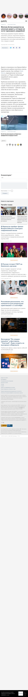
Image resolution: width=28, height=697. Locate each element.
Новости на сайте (4, 377)
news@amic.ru (22, 407)
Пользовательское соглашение (7, 380)
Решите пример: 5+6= (6, 190)
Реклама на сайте (4, 382)
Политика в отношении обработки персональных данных (12, 392)
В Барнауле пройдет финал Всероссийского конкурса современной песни (12, 228)
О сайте (2, 385)
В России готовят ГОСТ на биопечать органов (11, 265)
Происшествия (12, 24)
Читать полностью (14, 260)
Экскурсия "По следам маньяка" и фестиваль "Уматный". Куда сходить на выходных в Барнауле (12, 342)
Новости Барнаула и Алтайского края (8, 389)
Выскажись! (5, 47)
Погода (2, 384)
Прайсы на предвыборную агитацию (8, 387)
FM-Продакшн (3, 379)
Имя (2, 177)
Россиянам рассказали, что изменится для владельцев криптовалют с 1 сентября (12, 303)
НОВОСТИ (3, 24)
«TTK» (19, 436)
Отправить (5, 193)
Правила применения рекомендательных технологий (11, 391)
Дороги (3, 140)
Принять (21, 693)
